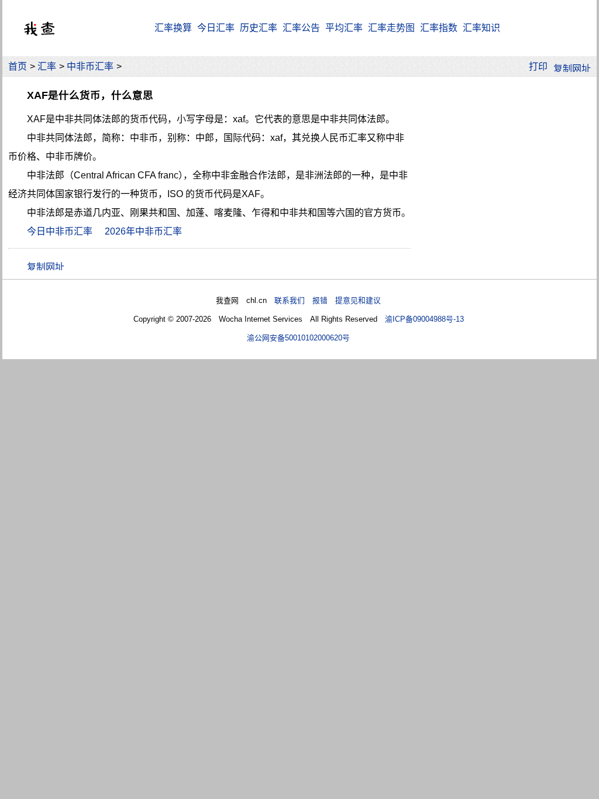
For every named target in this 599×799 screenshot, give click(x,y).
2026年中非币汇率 (143, 231)
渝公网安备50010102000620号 (298, 337)
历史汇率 (258, 28)
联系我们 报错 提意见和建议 (327, 300)
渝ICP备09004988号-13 (424, 319)
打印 (538, 66)
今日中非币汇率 (59, 231)
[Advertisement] (503, 154)
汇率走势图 (391, 28)
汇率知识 (481, 28)
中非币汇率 (90, 66)
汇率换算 (173, 28)
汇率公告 (301, 28)
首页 (17, 66)
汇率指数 (438, 28)
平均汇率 (344, 28)
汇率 (46, 66)
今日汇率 (216, 28)
